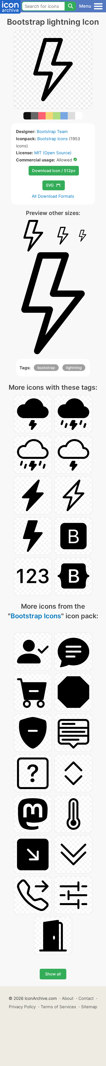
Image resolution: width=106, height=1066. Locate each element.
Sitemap (89, 1006)
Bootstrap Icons (52, 138)
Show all (53, 973)
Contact (86, 998)
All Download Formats (53, 196)
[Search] (70, 6)
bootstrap (46, 367)
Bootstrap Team (52, 131)
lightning (74, 367)
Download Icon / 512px (53, 170)
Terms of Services (58, 1006)
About (67, 998)
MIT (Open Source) (52, 152)
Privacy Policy (22, 1006)
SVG (50, 185)
